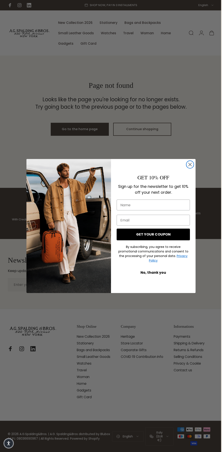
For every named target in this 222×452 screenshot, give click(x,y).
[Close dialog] (188, 164)
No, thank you (152, 272)
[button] (8, 443)
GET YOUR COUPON (151, 234)
